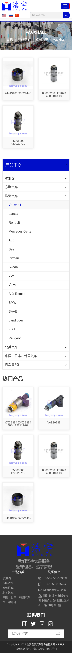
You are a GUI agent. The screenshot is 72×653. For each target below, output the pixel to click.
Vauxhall (15, 205)
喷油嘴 (10, 178)
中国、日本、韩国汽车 (21, 356)
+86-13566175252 (55, 584)
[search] (66, 15)
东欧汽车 (11, 187)
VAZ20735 (54, 422)
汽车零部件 (13, 365)
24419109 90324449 (18, 93)
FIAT (12, 329)
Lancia (13, 213)
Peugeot (15, 338)
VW (11, 276)
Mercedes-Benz (20, 231)
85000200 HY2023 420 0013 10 (54, 94)
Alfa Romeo (17, 294)
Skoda (13, 267)
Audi (12, 240)
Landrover (16, 320)
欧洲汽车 (11, 196)
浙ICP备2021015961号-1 (41, 648)
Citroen (14, 258)
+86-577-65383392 (55, 578)
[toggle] (65, 6)
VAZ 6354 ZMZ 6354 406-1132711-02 (18, 424)
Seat (12, 249)
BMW (12, 302)
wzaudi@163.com (54, 589)
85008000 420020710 (18, 142)
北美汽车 (11, 347)
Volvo (13, 284)
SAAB (13, 311)
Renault (14, 222)
